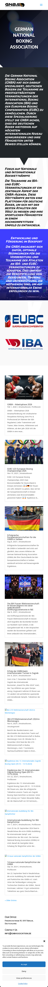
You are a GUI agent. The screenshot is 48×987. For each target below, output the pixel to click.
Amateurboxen (25, 407)
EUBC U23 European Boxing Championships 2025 (20, 469)
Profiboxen (36, 407)
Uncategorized (13, 726)
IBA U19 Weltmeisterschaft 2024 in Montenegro (23, 720)
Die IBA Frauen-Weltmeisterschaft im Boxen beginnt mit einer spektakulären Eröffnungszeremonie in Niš (23, 606)
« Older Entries (11, 900)
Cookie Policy (22, 984)
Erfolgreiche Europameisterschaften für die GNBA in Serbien (21, 537)
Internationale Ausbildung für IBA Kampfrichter (23, 821)
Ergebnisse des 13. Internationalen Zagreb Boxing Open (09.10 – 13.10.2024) (23, 772)
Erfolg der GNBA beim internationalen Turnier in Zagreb (22, 672)
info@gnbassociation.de (18, 933)
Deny (24, 971)
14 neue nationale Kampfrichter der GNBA (23, 863)
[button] (44, 941)
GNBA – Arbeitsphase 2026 (19, 404)
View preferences (24, 978)
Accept (24, 964)
